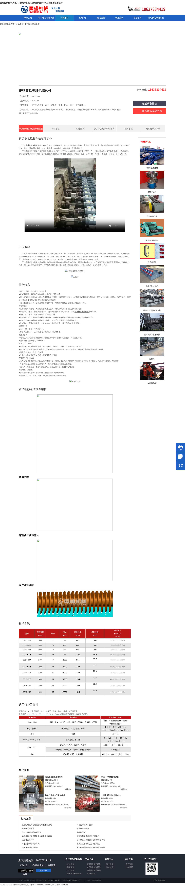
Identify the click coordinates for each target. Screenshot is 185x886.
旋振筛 (152, 359)
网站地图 (43, 870)
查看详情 (67, 789)
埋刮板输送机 (152, 216)
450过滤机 (152, 192)
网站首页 (28, 18)
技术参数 (129, 129)
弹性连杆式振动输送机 (152, 310)
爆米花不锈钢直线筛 (30, 847)
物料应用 (51, 865)
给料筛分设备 (37, 865)
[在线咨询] (180, 447)
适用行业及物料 (153, 129)
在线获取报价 (149, 103)
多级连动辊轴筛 (28, 829)
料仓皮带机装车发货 (84, 825)
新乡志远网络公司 (73, 880)
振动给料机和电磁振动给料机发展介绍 (37, 825)
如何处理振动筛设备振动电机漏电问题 (37, 836)
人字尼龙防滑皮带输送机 (111, 795)
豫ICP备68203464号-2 (52, 880)
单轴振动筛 (152, 383)
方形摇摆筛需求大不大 (31, 844)
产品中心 (19, 24)
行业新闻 (109, 864)
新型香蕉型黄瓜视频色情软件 (88, 836)
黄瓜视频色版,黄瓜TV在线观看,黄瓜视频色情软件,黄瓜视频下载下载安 (31, 3)
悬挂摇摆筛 (81, 832)
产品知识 (23, 865)
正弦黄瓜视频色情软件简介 (31, 129)
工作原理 (55, 129)
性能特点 (80, 129)
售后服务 (70, 867)
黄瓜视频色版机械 (7, 24)
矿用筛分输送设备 (32, 24)
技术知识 (109, 867)
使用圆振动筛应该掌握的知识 (88, 844)
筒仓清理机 (152, 262)
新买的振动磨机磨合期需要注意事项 (91, 840)
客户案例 (129, 864)
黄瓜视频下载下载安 (152, 335)
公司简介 (70, 864)
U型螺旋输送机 (152, 168)
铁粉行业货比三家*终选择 (55, 795)
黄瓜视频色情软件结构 (104, 129)
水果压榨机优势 (83, 829)
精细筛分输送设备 (94, 864)
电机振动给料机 (152, 286)
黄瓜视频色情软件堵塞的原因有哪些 (91, 847)
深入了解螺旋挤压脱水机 (31, 832)
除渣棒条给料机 (28, 840)
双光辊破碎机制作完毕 (54, 777)
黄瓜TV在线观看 (152, 241)
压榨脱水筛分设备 (94, 870)
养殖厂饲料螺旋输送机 (110, 777)
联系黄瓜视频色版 (152, 111)
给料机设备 (91, 873)
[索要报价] (180, 456)
